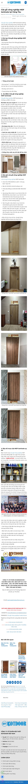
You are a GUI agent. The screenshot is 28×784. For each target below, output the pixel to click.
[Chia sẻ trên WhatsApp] (7, 682)
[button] (2, 2)
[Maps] (2, 781)
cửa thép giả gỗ (20, 689)
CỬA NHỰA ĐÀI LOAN (15, 629)
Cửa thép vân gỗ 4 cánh (17, 690)
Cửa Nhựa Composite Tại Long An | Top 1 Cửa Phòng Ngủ (7, 704)
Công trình (17, 686)
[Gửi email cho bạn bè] (15, 682)
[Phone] (2, 773)
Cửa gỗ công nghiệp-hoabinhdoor (17, 615)
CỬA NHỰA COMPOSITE (15, 622)
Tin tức (7, 7)
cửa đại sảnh (13, 689)
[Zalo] (2, 777)
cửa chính (7, 689)
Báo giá (3, 7)
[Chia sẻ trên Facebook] (10, 682)
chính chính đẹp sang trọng (14, 687)
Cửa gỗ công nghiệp (7, 22)
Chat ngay (8, 744)
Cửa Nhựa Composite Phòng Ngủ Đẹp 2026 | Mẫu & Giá (21, 658)
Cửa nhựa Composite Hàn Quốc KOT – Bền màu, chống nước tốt (21, 704)
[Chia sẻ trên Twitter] (12, 682)
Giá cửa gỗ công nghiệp (8, 179)
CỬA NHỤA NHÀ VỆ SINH (14, 632)
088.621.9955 (10, 741)
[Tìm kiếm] (25, 2)
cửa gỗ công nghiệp (16, 452)
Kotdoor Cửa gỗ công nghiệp (18, 14)
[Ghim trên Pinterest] (18, 682)
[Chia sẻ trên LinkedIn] (20, 682)
